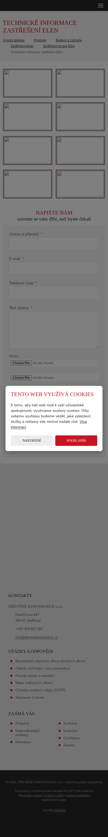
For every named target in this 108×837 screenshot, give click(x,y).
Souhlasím (76, 440)
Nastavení (32, 440)
